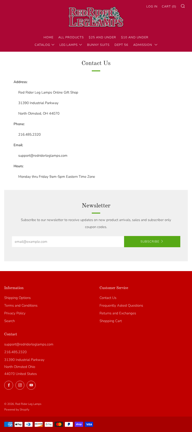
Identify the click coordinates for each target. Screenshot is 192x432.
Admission (143, 45)
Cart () (169, 6)
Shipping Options (17, 297)
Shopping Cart (111, 321)
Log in (152, 6)
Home (48, 37)
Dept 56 (121, 45)
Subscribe (149, 242)
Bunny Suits (98, 45)
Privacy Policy (15, 313)
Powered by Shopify (16, 409)
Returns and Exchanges (118, 313)
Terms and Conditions (20, 305)
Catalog (42, 45)
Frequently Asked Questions (121, 305)
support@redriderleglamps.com (28, 344)
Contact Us (108, 297)
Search (9, 321)
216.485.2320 (15, 352)
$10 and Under (134, 37)
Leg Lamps (68, 45)
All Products (71, 37)
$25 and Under (102, 37)
